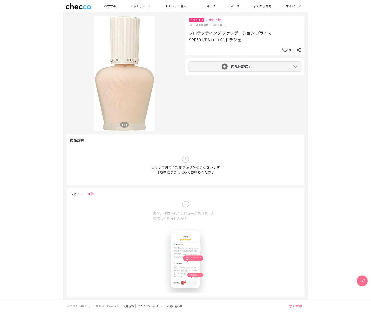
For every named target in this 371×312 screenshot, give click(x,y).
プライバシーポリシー (150, 306)
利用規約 (128, 306)
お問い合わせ (174, 306)
